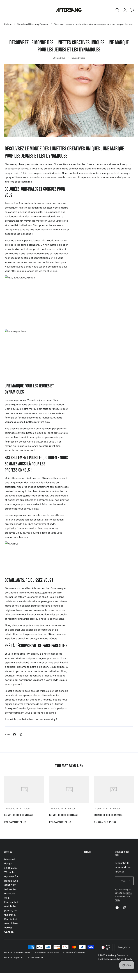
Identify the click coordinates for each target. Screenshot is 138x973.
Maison (8, 24)
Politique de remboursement (17, 952)
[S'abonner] (129, 880)
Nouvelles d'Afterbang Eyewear (32, 24)
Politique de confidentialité (47, 952)
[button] (6, 10)
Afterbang (111, 955)
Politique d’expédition (14, 957)
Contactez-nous (35, 957)
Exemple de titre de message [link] (18, 815)
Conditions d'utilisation (74, 952)
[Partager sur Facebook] (14, 734)
